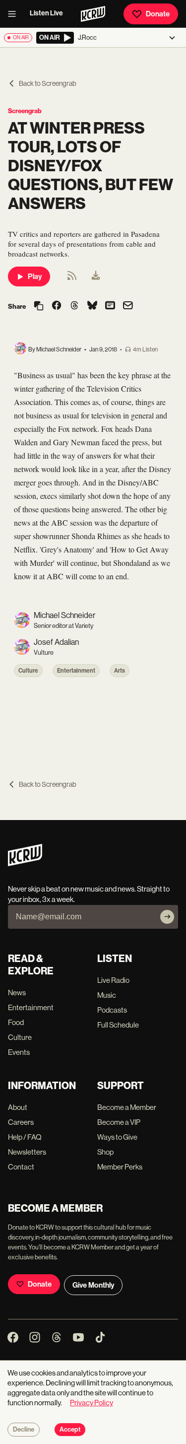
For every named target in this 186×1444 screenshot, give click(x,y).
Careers (21, 1122)
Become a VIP (118, 1122)
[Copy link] (39, 306)
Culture (28, 670)
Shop (105, 1152)
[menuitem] (96, 276)
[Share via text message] (110, 306)
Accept (70, 1430)
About (17, 1107)
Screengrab (25, 111)
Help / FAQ (25, 1137)
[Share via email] (128, 306)
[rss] (72, 278)
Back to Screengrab (47, 83)
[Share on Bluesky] (92, 306)
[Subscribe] (167, 917)
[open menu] (15, 14)
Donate (158, 13)
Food (16, 1022)
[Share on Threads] (74, 306)
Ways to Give (117, 1137)
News (17, 992)
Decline (23, 1430)
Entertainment (76, 670)
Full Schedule (118, 1025)
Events (19, 1052)
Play (35, 276)
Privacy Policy (91, 1402)
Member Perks (119, 1167)
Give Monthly (93, 1285)
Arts (119, 670)
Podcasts (112, 1010)
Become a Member (126, 1107)
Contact (21, 1167)
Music (106, 995)
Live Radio (113, 980)
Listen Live (46, 13)
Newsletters (27, 1152)
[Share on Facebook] (57, 306)
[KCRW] (25, 863)
